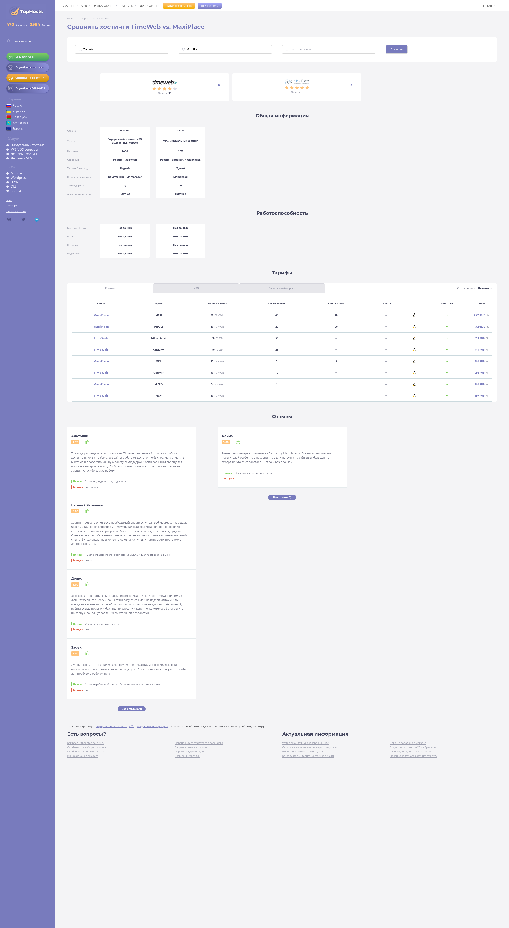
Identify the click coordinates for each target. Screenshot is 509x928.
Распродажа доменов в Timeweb (410, 751)
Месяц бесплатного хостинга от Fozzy (413, 755)
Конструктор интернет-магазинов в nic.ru (308, 755)
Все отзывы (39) (132, 708)
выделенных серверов (152, 726)
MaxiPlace (101, 315)
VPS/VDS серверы (24, 149)
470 (10, 24)
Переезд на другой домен (191, 751)
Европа (18, 128)
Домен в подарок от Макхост (408, 742)
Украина (18, 111)
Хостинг (69, 5)
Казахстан (20, 123)
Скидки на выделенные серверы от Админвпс (310, 747)
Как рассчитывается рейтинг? (85, 742)
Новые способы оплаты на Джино (303, 751)
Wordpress (19, 177)
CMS (84, 5)
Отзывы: (164, 93)
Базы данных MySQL (187, 755)
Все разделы (210, 6)
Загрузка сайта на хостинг (191, 747)
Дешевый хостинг (24, 154)
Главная (72, 18)
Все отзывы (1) (282, 497)
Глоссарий (12, 205)
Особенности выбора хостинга (86, 747)
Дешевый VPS (21, 158)
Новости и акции (16, 211)
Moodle (16, 173)
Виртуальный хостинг (27, 145)
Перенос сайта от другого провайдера (199, 742)
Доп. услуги (148, 5)
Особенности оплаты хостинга (86, 751)
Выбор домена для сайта (82, 755)
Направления (104, 5)
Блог (9, 200)
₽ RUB (487, 5)
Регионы (126, 5)
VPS (131, 726)
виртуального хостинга (111, 726)
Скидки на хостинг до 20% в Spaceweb (413, 747)
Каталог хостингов (179, 6)
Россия (17, 105)
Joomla (16, 190)
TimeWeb (101, 338)
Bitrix (14, 182)
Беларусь (19, 117)
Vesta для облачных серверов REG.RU (305, 742)
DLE (14, 186)
